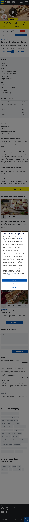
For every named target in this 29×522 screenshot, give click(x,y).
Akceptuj (14, 280)
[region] (14, 261)
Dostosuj (14, 287)
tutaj (9, 274)
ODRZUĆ (14, 284)
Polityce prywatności (11, 273)
